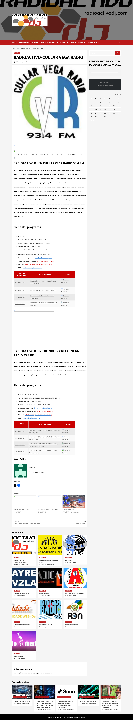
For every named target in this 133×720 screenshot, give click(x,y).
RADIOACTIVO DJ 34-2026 (88, 701)
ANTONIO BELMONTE (78, 42)
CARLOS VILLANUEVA (48, 42)
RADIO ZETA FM (44, 593)
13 (91, 109)
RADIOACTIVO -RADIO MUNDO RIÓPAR (48, 509)
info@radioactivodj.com (43, 258)
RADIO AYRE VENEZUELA (21, 593)
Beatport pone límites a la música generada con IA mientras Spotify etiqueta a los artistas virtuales (44, 704)
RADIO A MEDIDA (19, 656)
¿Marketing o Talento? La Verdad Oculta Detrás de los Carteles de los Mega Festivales (110, 704)
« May (90, 120)
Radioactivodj (24, 564)
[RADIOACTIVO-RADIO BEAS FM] (25, 501)
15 (100, 109)
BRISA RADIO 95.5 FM (45, 625)
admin (27, 62)
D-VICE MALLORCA (93, 42)
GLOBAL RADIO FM (80, 523)
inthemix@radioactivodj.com (44, 408)
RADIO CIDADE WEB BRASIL (22, 625)
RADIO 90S (68, 560)
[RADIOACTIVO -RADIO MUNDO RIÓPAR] (49, 501)
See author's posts (38, 473)
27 (91, 117)
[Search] (120, 42)
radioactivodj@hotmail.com (32, 268)
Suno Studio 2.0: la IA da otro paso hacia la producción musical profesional (65, 704)
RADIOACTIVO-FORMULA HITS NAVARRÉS (27, 523)
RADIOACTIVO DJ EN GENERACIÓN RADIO (20, 561)
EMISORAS (16, 52)
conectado (30, 673)
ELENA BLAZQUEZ (63, 42)
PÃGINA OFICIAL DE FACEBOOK (29, 42)
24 (109, 113)
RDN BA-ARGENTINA (71, 625)
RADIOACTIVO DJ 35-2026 (22, 701)
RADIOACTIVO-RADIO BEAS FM (21, 509)
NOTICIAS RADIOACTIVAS (42, 697)
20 (91, 113)
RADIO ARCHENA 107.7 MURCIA (74, 593)
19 (118, 109)
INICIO (14, 42)
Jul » (94, 120)
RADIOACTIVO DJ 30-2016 (69, 509)
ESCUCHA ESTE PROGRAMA (20, 697)
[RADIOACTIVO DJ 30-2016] (74, 501)
